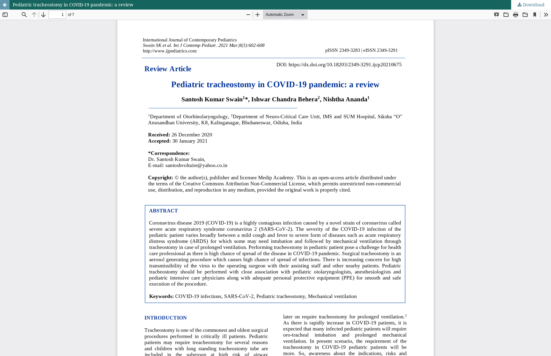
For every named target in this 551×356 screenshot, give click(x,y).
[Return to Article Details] (5, 5)
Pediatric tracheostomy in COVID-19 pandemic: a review (73, 5)
